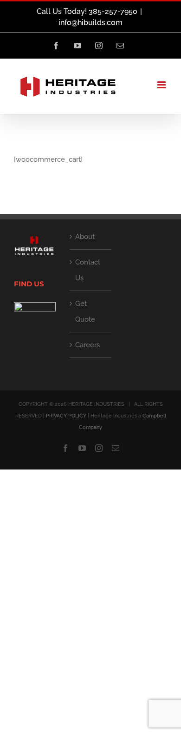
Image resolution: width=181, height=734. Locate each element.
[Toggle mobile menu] (162, 85)
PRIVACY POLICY (66, 416)
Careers (87, 345)
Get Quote (85, 311)
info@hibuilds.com (90, 22)
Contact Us (87, 270)
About (85, 236)
